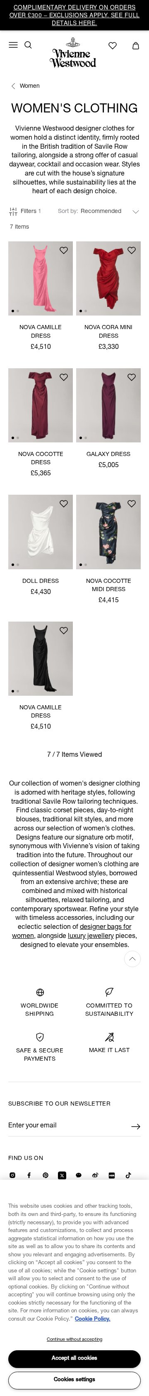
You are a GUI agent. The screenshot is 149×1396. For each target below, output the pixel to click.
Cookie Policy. (93, 1319)
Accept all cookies (74, 1358)
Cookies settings (74, 1380)
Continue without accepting (74, 1340)
